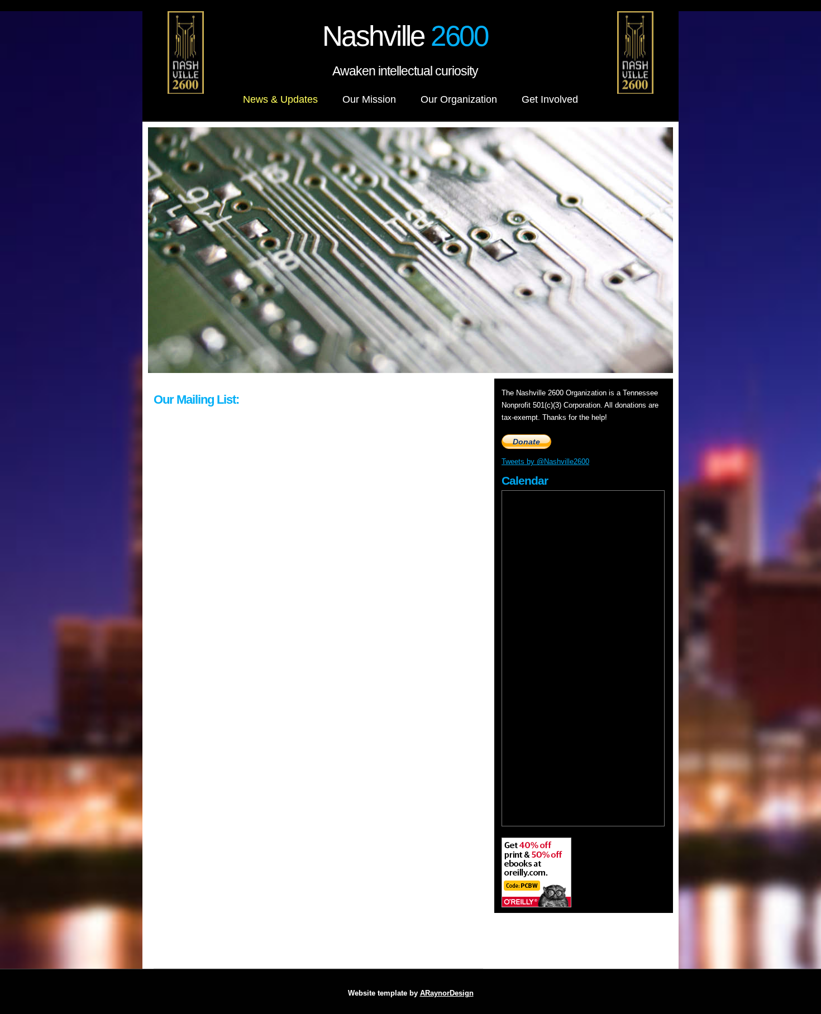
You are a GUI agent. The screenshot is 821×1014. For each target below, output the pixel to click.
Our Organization (459, 99)
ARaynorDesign (447, 993)
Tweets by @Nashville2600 (545, 461)
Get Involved (550, 99)
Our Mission (369, 99)
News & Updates (280, 99)
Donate (526, 441)
